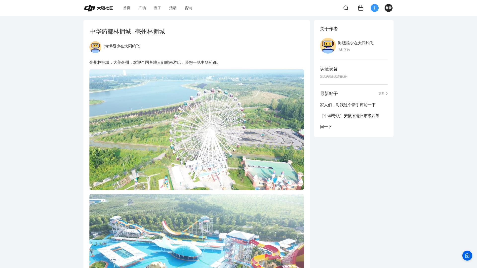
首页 (126, 8)
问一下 (326, 127)
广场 (142, 8)
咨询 (188, 8)
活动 (173, 8)
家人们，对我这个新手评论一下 (348, 105)
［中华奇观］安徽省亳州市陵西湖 (350, 116)
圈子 (157, 8)
